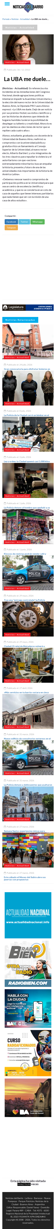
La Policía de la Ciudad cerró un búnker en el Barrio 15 (26, 416)
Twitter (24, 221)
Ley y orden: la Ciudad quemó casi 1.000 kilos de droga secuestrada (27, 462)
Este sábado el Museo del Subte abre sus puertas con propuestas (25, 878)
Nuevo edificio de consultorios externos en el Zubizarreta (27, 739)
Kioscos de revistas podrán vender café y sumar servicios (25, 554)
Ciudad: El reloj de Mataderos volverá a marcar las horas (24, 647)
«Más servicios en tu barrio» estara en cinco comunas (26, 693)
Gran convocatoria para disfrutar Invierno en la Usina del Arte (27, 370)
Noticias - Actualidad (20, 19)
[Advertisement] (28, 267)
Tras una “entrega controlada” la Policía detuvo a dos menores (24, 601)
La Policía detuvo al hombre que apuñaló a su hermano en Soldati (27, 508)
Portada (5, 19)
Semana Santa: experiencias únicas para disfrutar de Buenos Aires (24, 832)
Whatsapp (38, 221)
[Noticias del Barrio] (28, 7)
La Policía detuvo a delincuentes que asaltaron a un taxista (28, 785)
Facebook (11, 221)
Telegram (11, 227)
